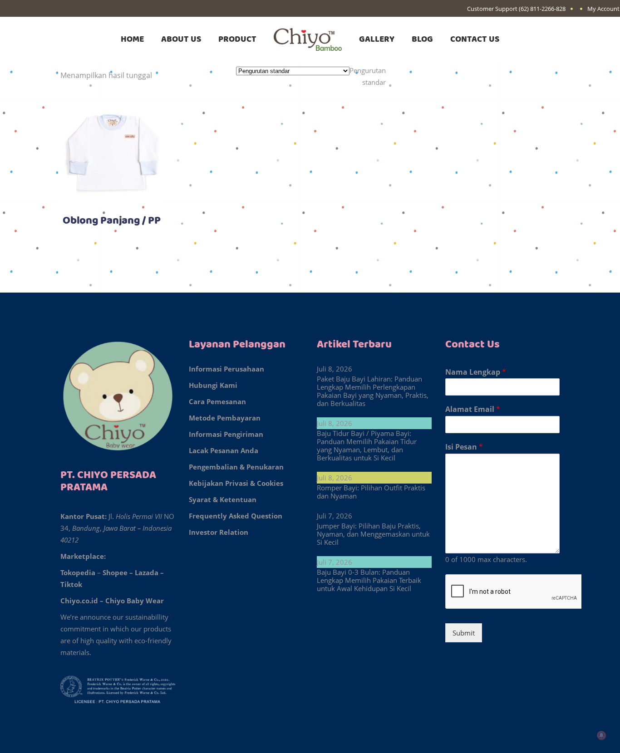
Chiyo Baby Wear (134, 600)
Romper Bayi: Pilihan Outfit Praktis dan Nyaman (371, 491)
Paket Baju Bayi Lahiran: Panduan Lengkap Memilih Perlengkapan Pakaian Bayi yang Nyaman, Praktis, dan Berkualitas (372, 391)
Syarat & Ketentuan (222, 499)
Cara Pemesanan (217, 401)
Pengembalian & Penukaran (236, 466)
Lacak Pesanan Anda (223, 450)
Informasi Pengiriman (226, 434)
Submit (464, 632)
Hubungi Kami (213, 385)
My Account (603, 9)
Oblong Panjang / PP (111, 221)
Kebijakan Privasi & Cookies (236, 483)
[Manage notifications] (601, 735)
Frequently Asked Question (235, 515)
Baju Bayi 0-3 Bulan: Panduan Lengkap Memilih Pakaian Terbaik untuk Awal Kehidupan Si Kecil (369, 580)
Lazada (146, 572)
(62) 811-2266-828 (542, 9)
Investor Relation (218, 532)
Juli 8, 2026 (334, 368)
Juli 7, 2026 (334, 515)
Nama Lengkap (475, 372)
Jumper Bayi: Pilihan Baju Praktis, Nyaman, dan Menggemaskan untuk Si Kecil (373, 534)
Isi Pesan (464, 447)
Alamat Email (472, 409)
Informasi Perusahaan (226, 368)
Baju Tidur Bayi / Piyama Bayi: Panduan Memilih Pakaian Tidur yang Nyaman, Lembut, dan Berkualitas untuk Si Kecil (367, 445)
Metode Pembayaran (225, 417)
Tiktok (71, 584)
